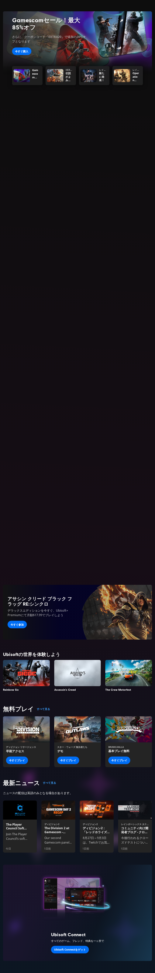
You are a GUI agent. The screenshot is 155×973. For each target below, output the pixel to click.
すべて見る (43, 709)
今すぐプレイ (17, 760)
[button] (77, 218)
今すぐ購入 (21, 51)
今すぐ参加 (17, 624)
